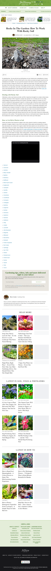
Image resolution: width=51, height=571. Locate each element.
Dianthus (5, 205)
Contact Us (14, 530)
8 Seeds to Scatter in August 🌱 (15, 11)
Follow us (40, 74)
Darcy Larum (19, 35)
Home (14, 23)
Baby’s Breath (6, 172)
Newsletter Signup (14, 532)
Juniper (5, 225)
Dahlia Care (25, 541)
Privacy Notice (38, 285)
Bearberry (5, 177)
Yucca (4, 267)
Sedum (5, 252)
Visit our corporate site (43, 567)
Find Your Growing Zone (36, 528)
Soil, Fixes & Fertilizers (32, 23)
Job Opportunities (14, 539)
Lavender (5, 227)
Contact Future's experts (14, 555)
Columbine (6, 195)
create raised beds (28, 129)
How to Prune (37, 532)
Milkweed (5, 235)
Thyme (5, 262)
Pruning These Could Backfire (30, 11)
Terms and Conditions (27, 555)
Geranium (5, 212)
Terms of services (19, 285)
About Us (14, 528)
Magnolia (5, 232)
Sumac (5, 260)
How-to (37, 35)
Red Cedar (6, 245)
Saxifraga (5, 247)
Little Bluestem (7, 230)
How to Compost (36, 539)
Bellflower (5, 180)
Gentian (5, 210)
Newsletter (46, 74)
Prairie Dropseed (7, 242)
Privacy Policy (37, 555)
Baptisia (5, 175)
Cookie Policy (45, 555)
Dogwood (5, 207)
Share (5, 74)
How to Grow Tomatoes (25, 530)
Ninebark (5, 240)
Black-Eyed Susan (8, 182)
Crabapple (6, 202)
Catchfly (5, 190)
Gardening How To (21, 23)
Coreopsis (5, 200)
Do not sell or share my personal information (25, 557)
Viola (4, 265)
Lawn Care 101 (36, 535)
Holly (4, 222)
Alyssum (5, 165)
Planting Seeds (36, 530)
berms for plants (38, 129)
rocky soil (44, 88)
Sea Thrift (5, 250)
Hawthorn (5, 215)
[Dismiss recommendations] (49, 15)
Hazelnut (5, 217)
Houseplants (23, 7)
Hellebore (5, 220)
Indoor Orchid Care (25, 532)
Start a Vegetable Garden (36, 542)
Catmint (5, 192)
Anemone (5, 167)
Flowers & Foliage (33, 7)
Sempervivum (6, 255)
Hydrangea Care (25, 528)
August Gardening (12, 7)
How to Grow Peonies (25, 539)
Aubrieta (5, 170)
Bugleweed (6, 185)
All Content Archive (14, 541)
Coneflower (6, 197)
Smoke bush (6, 257)
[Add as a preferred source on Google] (25, 562)
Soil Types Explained (36, 537)
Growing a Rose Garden (25, 535)
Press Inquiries (14, 537)
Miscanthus (6, 237)
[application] (25, 152)
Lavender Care (25, 537)
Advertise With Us (14, 535)
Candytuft (5, 187)
